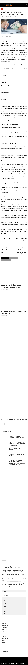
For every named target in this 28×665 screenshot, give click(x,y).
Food (3, 636)
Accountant (5, 619)
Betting (4, 623)
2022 (4, 606)
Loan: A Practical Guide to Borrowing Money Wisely (11, 286)
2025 (4, 598)
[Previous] (3, 561)
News (3, 649)
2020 (4, 611)
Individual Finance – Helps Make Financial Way (6, 251)
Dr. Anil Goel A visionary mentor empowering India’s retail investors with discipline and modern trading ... (17, 462)
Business (4, 625)
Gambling (4, 638)
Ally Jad (2, 16)
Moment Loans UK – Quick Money (14, 419)
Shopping (4, 651)
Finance (4, 634)
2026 (4, 591)
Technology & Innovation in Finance (16, 454)
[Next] (5, 561)
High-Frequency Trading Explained (15, 448)
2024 (4, 601)
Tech (3, 653)
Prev (3, 424)
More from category (5, 260)
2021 (4, 609)
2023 (4, 603)
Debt (3, 631)
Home (3, 642)
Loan (2, 8)
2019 (4, 614)
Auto (3, 621)
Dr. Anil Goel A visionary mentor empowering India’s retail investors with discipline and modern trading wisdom (13, 584)
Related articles (4, 258)
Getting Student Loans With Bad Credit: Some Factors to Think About (21, 252)
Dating (3, 629)
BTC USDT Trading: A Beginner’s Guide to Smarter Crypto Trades (16, 437)
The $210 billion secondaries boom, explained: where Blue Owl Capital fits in (17, 443)
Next (6, 424)
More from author (14, 258)
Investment (5, 644)
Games (3, 640)
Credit (3, 627)
